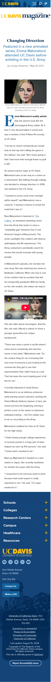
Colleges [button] (10, 510)
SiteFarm (38, 654)
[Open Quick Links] (46, 4)
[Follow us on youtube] (28, 562)
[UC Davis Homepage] (10, 3)
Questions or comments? (24, 628)
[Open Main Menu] (34, 4)
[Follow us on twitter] (22, 562)
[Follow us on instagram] (10, 562)
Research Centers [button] (17, 517)
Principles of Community (24, 635)
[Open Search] (40, 4)
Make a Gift (11, 594)
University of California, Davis (23, 615)
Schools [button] (9, 502)
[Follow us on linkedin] (16, 562)
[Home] (17, 552)
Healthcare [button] (11, 532)
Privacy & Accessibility (24, 631)
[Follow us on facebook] (4, 562)
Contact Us (10, 586)
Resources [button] (11, 540)
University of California (25, 638)
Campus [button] (9, 525)
